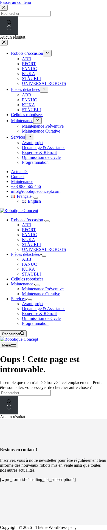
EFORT (29, 229)
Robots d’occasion (27, 219)
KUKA (28, 239)
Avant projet (32, 303)
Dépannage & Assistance (43, 308)
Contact (17, 176)
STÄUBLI (31, 244)
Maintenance (22, 181)
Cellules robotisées (27, 279)
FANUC (29, 234)
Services (18, 298)
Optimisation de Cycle (41, 318)
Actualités (19, 171)
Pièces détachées (25, 254)
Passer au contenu (15, 2)
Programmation (35, 323)
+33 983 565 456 (26, 186)
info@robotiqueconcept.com (35, 191)
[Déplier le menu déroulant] (35, 198)
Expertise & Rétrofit (39, 313)
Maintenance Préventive (43, 289)
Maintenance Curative (41, 293)
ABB (26, 224)
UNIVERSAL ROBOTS (44, 249)
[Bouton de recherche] (9, 405)
